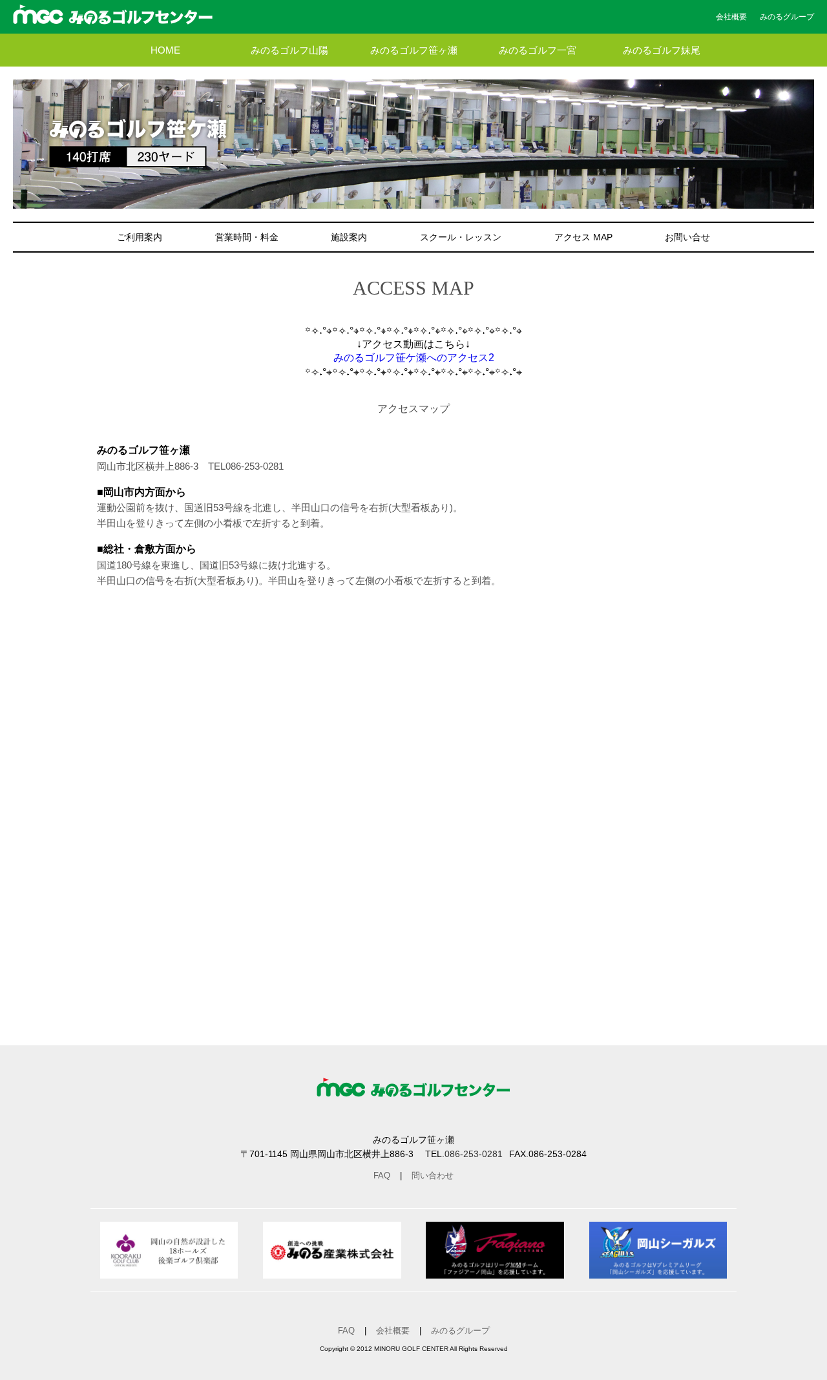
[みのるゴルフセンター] (113, 18)
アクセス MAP (583, 237)
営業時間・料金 (246, 237)
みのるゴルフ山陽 (289, 50)
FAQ (381, 1175)
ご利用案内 (139, 237)
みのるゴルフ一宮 (537, 50)
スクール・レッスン (460, 237)
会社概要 (731, 16)
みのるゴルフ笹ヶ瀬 (413, 50)
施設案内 (349, 237)
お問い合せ (687, 237)
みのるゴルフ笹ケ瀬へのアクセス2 (413, 357)
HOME (165, 50)
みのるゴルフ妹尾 (661, 50)
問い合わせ (433, 1175)
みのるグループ (787, 16)
